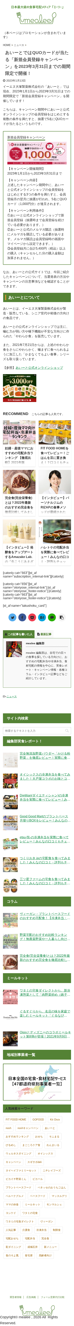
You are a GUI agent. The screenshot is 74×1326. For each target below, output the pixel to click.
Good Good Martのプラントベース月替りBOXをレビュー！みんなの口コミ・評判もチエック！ (45, 819)
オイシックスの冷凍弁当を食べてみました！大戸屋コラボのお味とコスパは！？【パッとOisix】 (45, 777)
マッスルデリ (59, 1196)
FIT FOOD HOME (16, 1119)
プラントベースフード (18, 1187)
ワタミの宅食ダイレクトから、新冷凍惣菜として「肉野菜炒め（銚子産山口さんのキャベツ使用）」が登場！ (45, 993)
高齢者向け (45, 1255)
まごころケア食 (31, 1145)
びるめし (11, 1145)
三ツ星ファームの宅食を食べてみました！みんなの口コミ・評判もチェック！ (45, 881)
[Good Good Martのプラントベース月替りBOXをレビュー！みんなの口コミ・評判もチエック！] (10, 822)
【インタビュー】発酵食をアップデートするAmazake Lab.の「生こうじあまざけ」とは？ (19, 557)
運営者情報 (16, 1297)
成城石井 (32, 1246)
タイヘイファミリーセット (21, 1170)
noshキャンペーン (28, 1128)
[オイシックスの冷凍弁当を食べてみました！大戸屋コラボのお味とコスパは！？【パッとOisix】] (10, 781)
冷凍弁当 (41, 1229)
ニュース (12, 696)
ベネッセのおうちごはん (52, 1187)
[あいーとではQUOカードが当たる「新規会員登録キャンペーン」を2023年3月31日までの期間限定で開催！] (42, 617)
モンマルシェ (54, 1204)
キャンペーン (13, 1162)
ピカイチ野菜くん (16, 1179)
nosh (8, 1128)
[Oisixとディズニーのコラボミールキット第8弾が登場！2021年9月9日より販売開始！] (10, 1038)
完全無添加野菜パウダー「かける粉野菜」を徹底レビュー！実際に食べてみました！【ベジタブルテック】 (45, 756)
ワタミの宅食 (30, 1212)
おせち (39, 1136)
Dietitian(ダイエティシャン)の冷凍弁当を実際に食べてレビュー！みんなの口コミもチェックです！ (45, 798)
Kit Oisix (55, 1119)
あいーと (50, 1128)
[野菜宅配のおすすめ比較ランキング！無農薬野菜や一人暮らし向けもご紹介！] (10, 941)
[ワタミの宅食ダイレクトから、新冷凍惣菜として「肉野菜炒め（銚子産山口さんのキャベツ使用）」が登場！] (10, 997)
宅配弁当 (30, 1238)
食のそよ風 (12, 1255)
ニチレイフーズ (52, 1170)
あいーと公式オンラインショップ (39, 367)
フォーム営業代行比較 (53, 1297)
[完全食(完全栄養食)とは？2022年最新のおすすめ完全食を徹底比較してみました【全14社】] (10, 962)
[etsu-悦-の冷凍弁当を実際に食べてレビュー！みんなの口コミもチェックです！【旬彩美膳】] (10, 843)
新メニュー (50, 1246)
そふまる (54, 1136)
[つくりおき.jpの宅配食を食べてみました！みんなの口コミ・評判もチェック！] (10, 864)
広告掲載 (31, 1297)
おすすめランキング (17, 1136)
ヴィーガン (46, 1221)
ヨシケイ (11, 1212)
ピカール (38, 1179)
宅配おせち (12, 1238)
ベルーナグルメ (15, 1196)
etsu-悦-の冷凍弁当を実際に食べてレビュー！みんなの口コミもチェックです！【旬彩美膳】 (45, 840)
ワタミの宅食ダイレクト (20, 1221)
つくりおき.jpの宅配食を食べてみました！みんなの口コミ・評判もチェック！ (45, 860)
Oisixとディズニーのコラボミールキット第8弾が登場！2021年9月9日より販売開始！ (45, 1035)
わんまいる (53, 1145)
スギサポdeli (34, 1162)
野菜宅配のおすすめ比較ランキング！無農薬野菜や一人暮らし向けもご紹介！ (45, 937)
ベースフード (37, 1196)
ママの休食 (12, 1204)
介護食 (26, 1229)
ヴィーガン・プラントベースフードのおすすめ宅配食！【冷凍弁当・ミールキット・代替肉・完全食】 (45, 916)
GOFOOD (38, 1119)
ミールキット (32, 1204)
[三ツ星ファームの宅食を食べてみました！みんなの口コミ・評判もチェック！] (10, 885)
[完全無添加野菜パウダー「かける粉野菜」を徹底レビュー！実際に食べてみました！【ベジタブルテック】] (10, 760)
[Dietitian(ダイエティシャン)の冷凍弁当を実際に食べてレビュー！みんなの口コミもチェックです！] (10, 801)
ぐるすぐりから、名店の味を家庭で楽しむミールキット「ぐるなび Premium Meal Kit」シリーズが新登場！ (45, 1014)
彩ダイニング (13, 1246)
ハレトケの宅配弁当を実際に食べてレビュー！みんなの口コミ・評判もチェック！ (55, 557)
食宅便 (29, 1255)
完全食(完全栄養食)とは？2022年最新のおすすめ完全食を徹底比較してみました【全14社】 (19, 507)
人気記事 (11, 1229)
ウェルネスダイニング (18, 1153)
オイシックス (45, 1153)
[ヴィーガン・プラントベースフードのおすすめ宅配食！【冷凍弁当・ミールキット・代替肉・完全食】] (10, 920)
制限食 (57, 1229)
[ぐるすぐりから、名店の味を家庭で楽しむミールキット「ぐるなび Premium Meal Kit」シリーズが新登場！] (10, 1017)
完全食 (45, 1238)
